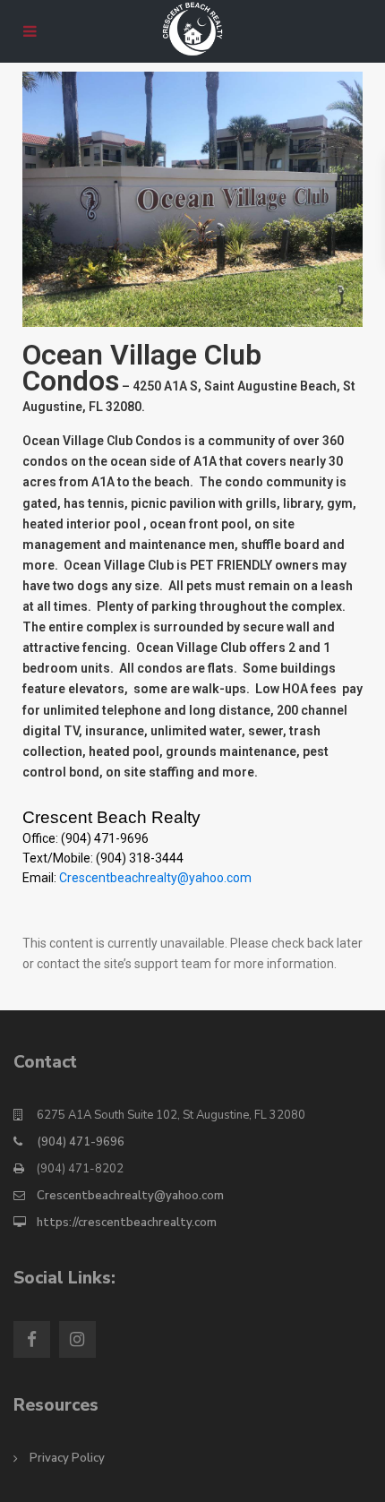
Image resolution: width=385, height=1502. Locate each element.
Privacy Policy (67, 1458)
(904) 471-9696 (80, 1142)
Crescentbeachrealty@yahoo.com (155, 878)
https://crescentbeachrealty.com (127, 1222)
